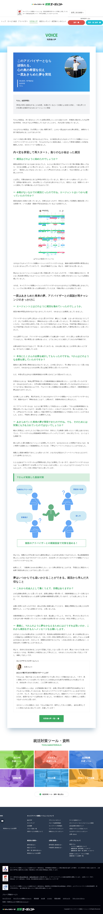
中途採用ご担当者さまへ (55, 847)
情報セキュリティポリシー (56, 831)
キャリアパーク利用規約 (55, 826)
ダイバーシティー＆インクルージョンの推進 (81, 823)
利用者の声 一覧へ (50, 718)
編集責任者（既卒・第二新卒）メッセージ (82, 850)
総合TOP (29, 820)
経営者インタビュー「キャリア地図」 (79, 853)
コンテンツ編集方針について (79, 846)
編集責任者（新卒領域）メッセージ (80, 848)
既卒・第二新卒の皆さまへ (34, 850)
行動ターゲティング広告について (78, 828)
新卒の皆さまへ (31, 844)
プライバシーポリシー (55, 820)
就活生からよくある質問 (9, 828)
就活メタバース (31, 847)
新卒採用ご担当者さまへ (55, 844)
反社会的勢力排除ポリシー (76, 826)
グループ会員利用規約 (55, 823)
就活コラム (72, 844)
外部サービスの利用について (35, 831)
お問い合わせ (73, 834)
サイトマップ (30, 823)
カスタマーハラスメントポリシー (78, 831)
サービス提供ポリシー (75, 820)
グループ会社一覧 (32, 828)
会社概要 (29, 826)
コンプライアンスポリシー (56, 828)
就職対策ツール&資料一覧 (76, 856)
